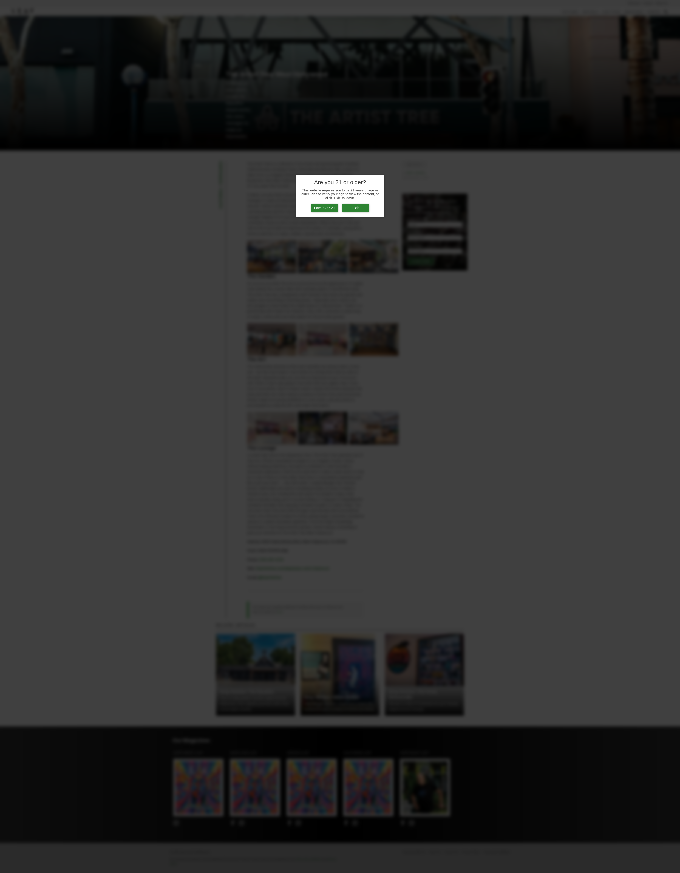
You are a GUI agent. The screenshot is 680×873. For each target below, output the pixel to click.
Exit (355, 208)
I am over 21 (324, 208)
